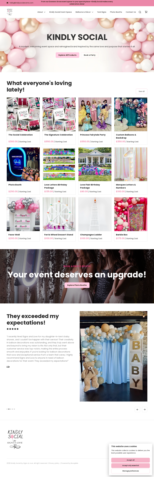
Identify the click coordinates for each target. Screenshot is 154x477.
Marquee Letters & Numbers (126, 186)
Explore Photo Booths (77, 285)
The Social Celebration (20, 134)
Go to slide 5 (14, 409)
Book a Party (89, 55)
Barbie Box (122, 234)
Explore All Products (67, 55)
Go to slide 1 (7, 409)
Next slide (144, 409)
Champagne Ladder (91, 234)
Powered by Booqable (69, 463)
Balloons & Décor (83, 12)
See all (142, 91)
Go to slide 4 (12, 409)
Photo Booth (15, 184)
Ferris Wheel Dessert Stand (58, 234)
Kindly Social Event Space (60, 12)
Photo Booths (116, 12)
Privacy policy (54, 463)
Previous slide (137, 409)
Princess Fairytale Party (93, 134)
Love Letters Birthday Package (55, 186)
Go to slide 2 (9, 409)
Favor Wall (14, 234)
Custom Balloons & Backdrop (126, 136)
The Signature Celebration (58, 134)
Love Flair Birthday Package (90, 186)
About (40, 12)
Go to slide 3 (11, 409)
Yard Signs (101, 12)
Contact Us (131, 12)
